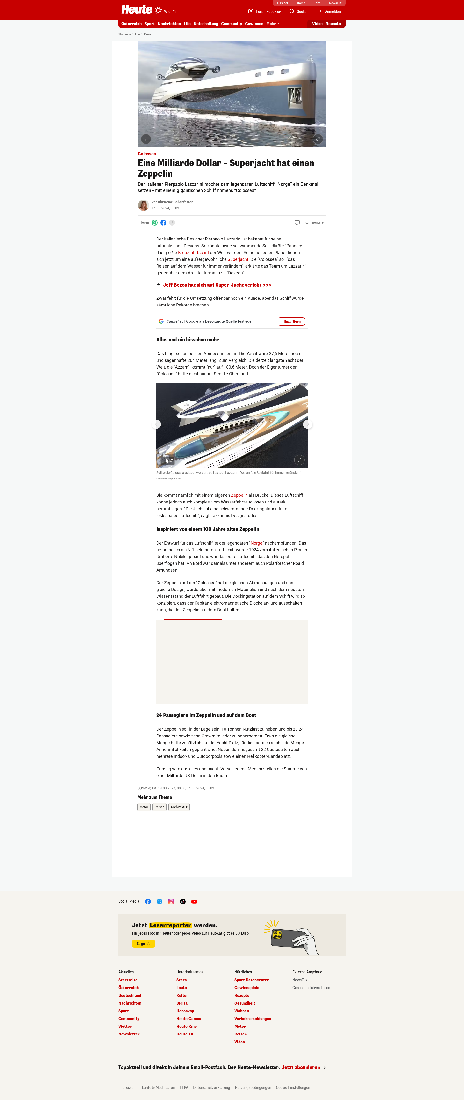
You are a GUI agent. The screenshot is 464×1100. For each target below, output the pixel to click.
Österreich (131, 23)
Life (187, 23)
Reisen (148, 34)
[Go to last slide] (156, 424)
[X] (159, 901)
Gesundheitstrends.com (311, 987)
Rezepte (241, 995)
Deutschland (129, 995)
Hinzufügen (291, 321)
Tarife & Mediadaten (158, 1087)
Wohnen (241, 1011)
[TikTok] (183, 901)
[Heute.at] (136, 9)
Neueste (333, 23)
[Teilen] (172, 223)
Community (231, 23)
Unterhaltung (206, 23)
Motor (143, 807)
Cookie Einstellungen (293, 1087)
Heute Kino (186, 1026)
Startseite (124, 34)
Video (317, 23)
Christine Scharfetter (175, 202)
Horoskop (185, 1011)
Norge (256, 543)
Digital (182, 1003)
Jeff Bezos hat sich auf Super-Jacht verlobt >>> (216, 285)
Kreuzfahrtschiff (193, 252)
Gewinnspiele (246, 987)
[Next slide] (307, 424)
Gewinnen (254, 23)
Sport (150, 23)
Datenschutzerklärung (211, 1087)
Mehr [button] (271, 23)
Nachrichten (129, 1003)
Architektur (179, 807)
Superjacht (238, 259)
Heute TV (184, 1034)
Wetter (125, 1026)
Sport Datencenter (251, 980)
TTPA (184, 1087)
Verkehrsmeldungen (252, 1018)
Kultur (182, 995)
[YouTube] (194, 901)
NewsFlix (299, 980)
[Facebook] (163, 222)
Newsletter (129, 1034)
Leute (181, 987)
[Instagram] (171, 901)
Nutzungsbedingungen (253, 1087)
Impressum (127, 1087)
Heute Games (188, 1018)
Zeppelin (239, 495)
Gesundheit (244, 1003)
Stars (181, 980)
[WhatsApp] (155, 222)
